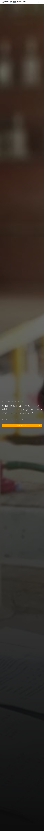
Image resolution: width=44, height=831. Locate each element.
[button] (22, 425)
